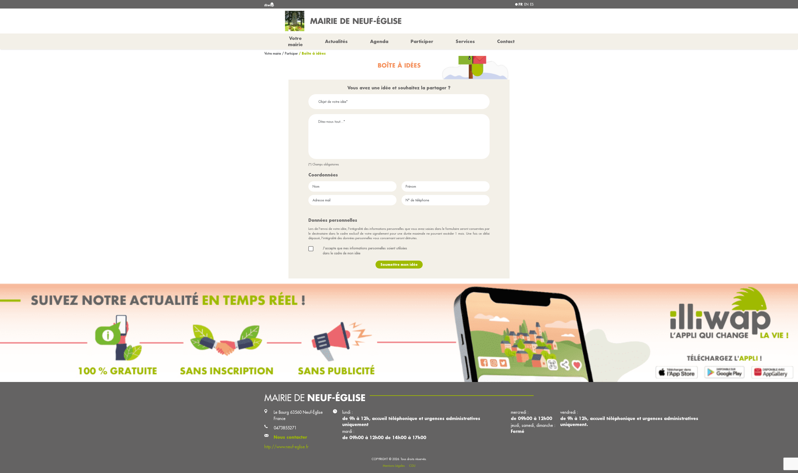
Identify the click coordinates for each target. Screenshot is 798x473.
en (526, 4)
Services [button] (465, 41)
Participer (422, 41)
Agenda (379, 41)
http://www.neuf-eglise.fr (286, 446)
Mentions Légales (394, 466)
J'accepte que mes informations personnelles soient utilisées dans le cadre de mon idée (365, 250)
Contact (506, 41)
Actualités (336, 41)
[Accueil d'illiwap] (319, 4)
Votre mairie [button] (295, 41)
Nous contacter (290, 437)
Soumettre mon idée (399, 264)
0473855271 (285, 427)
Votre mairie (273, 53)
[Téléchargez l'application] (399, 332)
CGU (412, 466)
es (532, 4)
